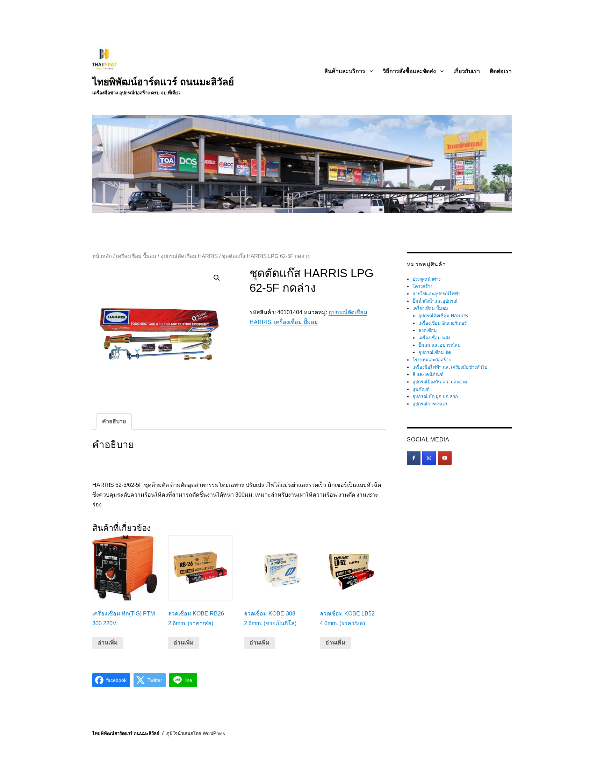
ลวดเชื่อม (427, 330)
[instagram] (429, 458)
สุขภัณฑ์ (421, 389)
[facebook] (413, 458)
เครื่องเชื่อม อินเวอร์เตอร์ (442, 323)
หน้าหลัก (102, 256)
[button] (216, 278)
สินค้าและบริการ (344, 71)
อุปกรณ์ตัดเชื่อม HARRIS (189, 256)
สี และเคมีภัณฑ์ (428, 374)
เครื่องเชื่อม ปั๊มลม (136, 256)
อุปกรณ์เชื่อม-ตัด (434, 352)
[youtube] (445, 458)
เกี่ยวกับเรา (466, 71)
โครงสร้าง (422, 286)
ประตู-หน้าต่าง (426, 279)
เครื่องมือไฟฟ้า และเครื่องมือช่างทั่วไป (449, 367)
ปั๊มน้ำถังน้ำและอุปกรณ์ (435, 301)
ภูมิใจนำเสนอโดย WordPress (195, 733)
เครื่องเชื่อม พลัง (434, 337)
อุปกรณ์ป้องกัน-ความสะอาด (439, 381)
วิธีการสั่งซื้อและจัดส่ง (409, 71)
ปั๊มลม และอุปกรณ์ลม (439, 345)
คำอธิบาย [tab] (114, 421)
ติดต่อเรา (501, 71)
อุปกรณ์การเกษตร (430, 403)
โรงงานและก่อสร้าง (431, 359)
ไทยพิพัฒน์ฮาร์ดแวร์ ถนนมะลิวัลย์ (163, 82)
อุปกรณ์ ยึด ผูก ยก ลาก (435, 396)
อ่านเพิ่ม (108, 643)
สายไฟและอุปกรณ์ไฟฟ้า (436, 293)
